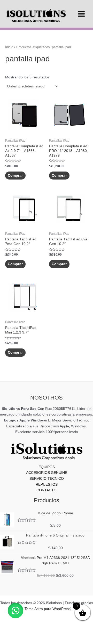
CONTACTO (46, 490)
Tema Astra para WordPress (48, 609)
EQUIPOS (46, 467)
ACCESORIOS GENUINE (46, 473)
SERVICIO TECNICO (46, 479)
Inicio (9, 47)
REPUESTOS (47, 484)
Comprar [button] (15, 175)
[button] (15, 610)
